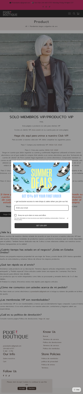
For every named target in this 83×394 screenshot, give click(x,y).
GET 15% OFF (41, 225)
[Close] (69, 162)
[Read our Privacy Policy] (68, 218)
